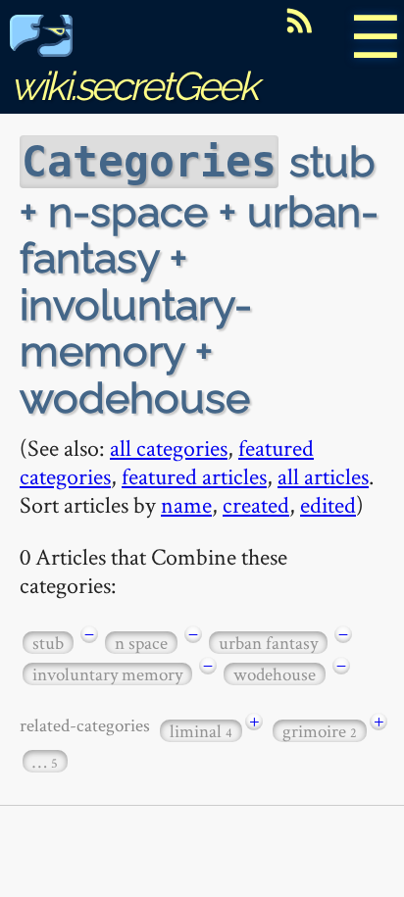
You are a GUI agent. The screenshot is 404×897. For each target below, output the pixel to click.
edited (328, 504)
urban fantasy (268, 642)
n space (141, 642)
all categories (168, 447)
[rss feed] (299, 20)
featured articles (194, 476)
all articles (323, 476)
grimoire (319, 731)
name (186, 504)
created (256, 504)
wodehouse (274, 674)
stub (48, 642)
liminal (201, 731)
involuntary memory (107, 674)
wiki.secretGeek (133, 86)
